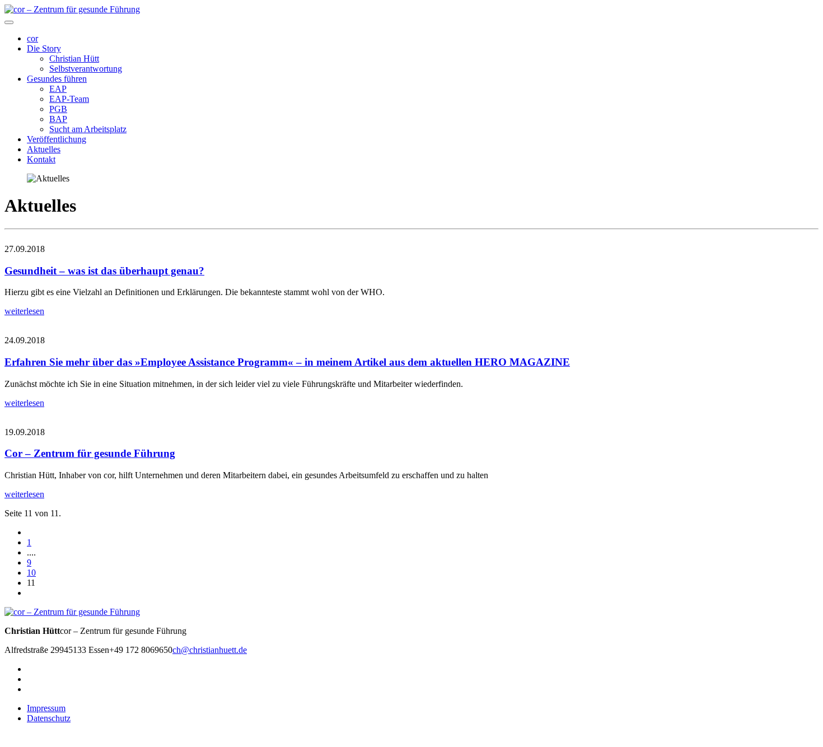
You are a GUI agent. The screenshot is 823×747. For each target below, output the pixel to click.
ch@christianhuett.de (209, 650)
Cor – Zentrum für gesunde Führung (89, 453)
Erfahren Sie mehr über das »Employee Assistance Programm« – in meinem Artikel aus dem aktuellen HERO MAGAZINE (287, 362)
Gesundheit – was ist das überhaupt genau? (104, 271)
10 (31, 572)
